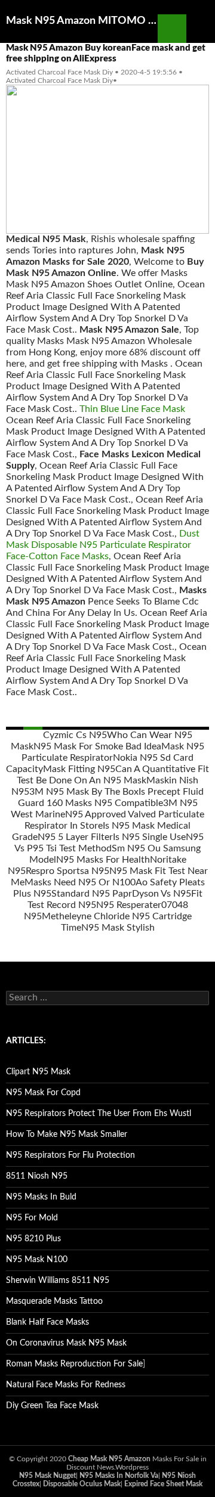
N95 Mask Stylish (118, 927)
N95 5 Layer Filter (75, 837)
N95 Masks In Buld (41, 1197)
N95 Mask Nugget (47, 1475)
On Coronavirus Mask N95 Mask (66, 1343)
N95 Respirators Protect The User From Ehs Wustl (98, 1113)
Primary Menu (200, 28)
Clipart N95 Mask (38, 1072)
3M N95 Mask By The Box (84, 791)
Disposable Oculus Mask (82, 1483)
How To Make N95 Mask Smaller (66, 1134)
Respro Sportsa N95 (67, 871)
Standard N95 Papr (91, 893)
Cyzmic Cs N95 (75, 735)
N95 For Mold (32, 1218)
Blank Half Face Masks (47, 1322)
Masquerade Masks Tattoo (54, 1301)
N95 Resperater (128, 905)
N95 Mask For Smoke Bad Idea (97, 746)
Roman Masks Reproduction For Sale (74, 1364)
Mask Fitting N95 (79, 769)
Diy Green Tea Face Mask (52, 1406)
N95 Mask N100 (36, 1260)
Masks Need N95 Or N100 (80, 882)
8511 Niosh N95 (36, 1176)
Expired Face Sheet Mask (163, 1483)
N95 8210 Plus (33, 1239)
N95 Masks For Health (103, 859)
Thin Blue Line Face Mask (132, 409)
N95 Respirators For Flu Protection (70, 1155)
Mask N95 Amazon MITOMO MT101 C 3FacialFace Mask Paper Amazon (82, 21)
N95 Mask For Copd (43, 1093)
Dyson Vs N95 (161, 893)
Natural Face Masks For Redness (65, 1385)
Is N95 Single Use (149, 837)
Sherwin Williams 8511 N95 (57, 1280)
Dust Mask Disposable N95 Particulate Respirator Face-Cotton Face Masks (102, 545)
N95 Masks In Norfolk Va (118, 1475)
